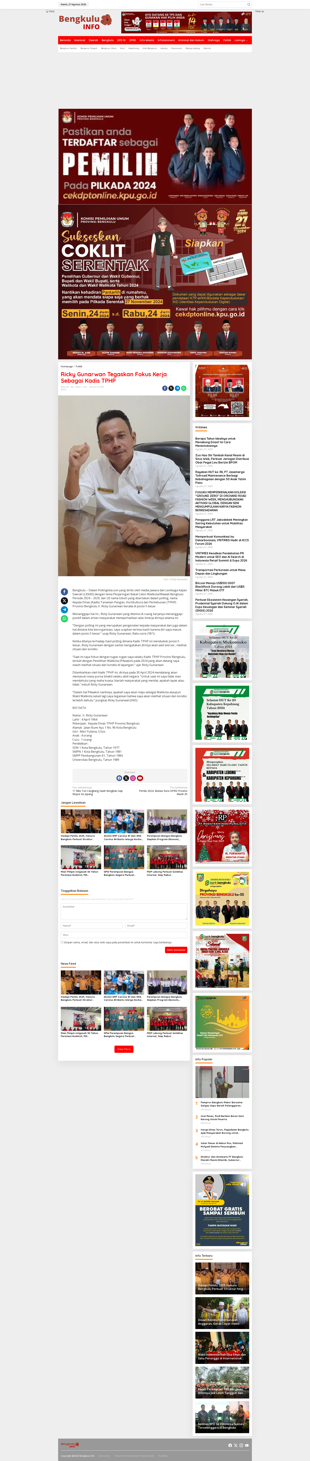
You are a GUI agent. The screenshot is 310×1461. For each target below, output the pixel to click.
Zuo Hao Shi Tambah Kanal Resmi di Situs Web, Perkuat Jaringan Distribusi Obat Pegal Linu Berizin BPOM (222, 458)
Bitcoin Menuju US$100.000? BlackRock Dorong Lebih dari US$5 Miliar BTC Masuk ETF (220, 586)
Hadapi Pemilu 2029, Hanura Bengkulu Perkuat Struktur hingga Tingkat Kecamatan (78, 837)
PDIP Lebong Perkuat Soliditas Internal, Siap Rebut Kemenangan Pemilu (165, 873)
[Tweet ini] (171, 388)
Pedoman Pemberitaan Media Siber (134, 1455)
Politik (63, 389)
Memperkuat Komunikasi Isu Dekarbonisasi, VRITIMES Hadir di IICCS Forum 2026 (222, 540)
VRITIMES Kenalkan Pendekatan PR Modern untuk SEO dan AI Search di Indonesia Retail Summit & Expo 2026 (221, 556)
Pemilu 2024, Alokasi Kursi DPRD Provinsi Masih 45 (163, 791)
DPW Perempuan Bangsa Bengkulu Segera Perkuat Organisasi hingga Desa (119, 873)
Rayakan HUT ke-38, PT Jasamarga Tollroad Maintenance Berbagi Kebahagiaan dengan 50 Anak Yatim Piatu (220, 477)
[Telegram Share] (177, 388)
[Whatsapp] (183, 388)
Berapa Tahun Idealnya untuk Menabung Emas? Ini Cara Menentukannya (215, 442)
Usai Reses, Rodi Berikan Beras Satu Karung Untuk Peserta (222, 1118)
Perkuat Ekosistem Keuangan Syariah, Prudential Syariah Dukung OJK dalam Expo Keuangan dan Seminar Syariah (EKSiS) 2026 (221, 605)
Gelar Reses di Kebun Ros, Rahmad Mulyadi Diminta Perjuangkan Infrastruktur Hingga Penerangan (222, 1145)
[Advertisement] (155, 79)
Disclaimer (104, 1455)
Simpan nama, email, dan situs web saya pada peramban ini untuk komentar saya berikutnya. (118, 942)
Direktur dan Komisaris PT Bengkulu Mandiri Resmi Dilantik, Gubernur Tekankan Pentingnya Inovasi (222, 1158)
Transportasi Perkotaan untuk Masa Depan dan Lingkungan (220, 571)
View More (124, 1049)
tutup (52, 11)
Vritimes (201, 427)
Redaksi (163, 1455)
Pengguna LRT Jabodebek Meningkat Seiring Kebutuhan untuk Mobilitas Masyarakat (221, 523)
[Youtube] (140, 778)
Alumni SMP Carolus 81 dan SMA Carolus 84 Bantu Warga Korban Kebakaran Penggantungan (123, 837)
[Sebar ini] (165, 388)
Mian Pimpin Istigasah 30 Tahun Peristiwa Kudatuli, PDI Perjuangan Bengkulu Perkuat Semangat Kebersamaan (79, 873)
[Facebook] (119, 778)
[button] (249, 4)
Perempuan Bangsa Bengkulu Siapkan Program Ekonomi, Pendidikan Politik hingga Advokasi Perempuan (164, 837)
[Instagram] (133, 778)
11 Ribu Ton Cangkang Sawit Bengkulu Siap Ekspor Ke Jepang (97, 791)
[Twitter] (126, 778)
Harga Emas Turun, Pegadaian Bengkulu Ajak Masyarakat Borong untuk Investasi (225, 1131)
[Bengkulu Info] (86, 22)
